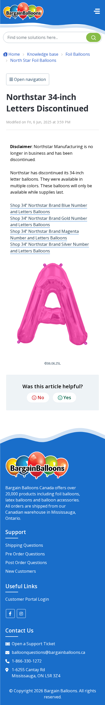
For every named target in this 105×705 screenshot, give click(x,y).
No (40, 397)
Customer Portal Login (27, 599)
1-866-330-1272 (27, 661)
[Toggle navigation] (97, 11)
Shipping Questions (24, 545)
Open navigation (29, 79)
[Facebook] (10, 613)
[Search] (93, 37)
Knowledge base (42, 54)
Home (14, 54)
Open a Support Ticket (33, 643)
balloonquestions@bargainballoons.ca (48, 652)
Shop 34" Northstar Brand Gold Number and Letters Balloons (48, 221)
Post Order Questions (26, 562)
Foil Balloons (77, 54)
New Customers (20, 571)
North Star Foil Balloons (33, 60)
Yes (67, 397)
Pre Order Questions (25, 554)
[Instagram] (21, 613)
